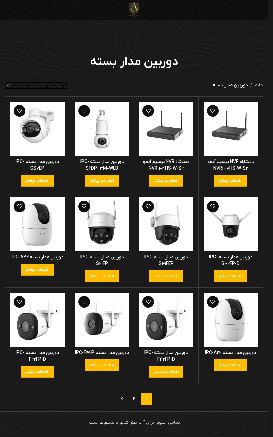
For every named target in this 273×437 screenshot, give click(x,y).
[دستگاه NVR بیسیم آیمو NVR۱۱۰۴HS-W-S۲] (166, 129)
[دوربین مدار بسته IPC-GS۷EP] (37, 129)
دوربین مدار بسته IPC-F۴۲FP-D (166, 356)
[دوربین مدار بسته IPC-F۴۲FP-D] (166, 320)
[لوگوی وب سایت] (134, 10)
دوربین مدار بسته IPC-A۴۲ (37, 257)
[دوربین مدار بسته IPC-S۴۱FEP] (166, 224)
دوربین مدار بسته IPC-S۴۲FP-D (230, 260)
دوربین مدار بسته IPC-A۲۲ (230, 353)
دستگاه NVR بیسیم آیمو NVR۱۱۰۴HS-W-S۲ (166, 165)
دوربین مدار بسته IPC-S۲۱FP (102, 260)
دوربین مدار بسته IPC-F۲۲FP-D (37, 356)
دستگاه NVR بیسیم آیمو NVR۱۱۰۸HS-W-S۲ (230, 165)
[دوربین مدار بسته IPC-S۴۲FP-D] (231, 224)
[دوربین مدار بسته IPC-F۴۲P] (102, 320)
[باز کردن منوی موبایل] (259, 10)
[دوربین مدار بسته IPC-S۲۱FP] (102, 224)
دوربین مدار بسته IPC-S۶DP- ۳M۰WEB (102, 165)
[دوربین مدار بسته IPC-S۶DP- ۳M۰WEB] (102, 129)
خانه (259, 85)
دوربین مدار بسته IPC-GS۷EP (37, 165)
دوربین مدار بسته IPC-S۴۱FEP (166, 260)
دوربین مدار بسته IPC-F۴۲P (102, 353)
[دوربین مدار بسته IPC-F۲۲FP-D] (37, 320)
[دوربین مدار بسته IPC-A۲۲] (231, 320)
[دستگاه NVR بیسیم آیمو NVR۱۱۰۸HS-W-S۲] (231, 129)
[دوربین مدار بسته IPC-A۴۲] (37, 224)
